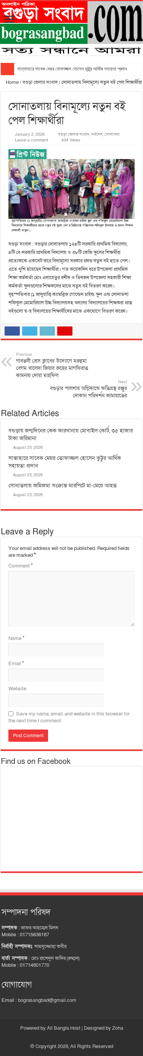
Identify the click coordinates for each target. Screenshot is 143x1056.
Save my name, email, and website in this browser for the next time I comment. (69, 717)
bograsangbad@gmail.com (47, 1000)
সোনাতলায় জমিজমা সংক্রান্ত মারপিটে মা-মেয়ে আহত (62, 485)
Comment (20, 566)
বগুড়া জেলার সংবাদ (40, 82)
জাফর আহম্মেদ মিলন (39, 927)
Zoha (117, 1028)
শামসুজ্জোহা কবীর (50, 946)
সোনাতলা (112, 134)
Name (16, 638)
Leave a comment (31, 140)
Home (12, 82)
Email (16, 663)
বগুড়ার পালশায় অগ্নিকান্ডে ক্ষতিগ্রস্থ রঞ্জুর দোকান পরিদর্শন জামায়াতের (88, 389)
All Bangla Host (63, 1028)
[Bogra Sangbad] (71, 28)
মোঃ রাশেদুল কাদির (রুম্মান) (55, 958)
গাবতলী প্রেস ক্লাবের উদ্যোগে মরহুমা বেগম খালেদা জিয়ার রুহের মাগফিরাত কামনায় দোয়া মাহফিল (52, 365)
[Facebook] (75, 1037)
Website (17, 688)
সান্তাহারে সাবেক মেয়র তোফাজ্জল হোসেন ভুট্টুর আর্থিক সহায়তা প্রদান (72, 69)
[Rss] (68, 1037)
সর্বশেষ (97, 134)
